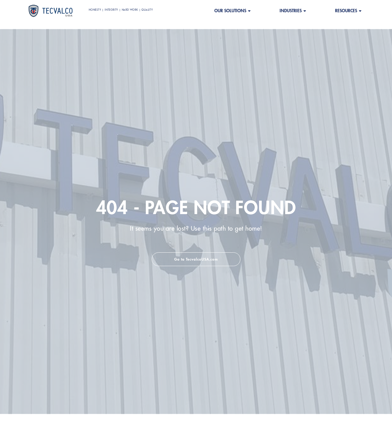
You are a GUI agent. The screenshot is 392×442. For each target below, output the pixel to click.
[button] (196, 259)
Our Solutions (230, 11)
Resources (346, 11)
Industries (291, 11)
